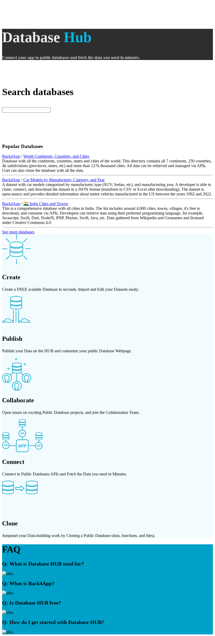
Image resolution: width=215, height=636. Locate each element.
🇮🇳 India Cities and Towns (45, 203)
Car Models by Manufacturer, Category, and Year (64, 180)
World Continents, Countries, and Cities (56, 156)
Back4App (11, 156)
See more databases (18, 232)
